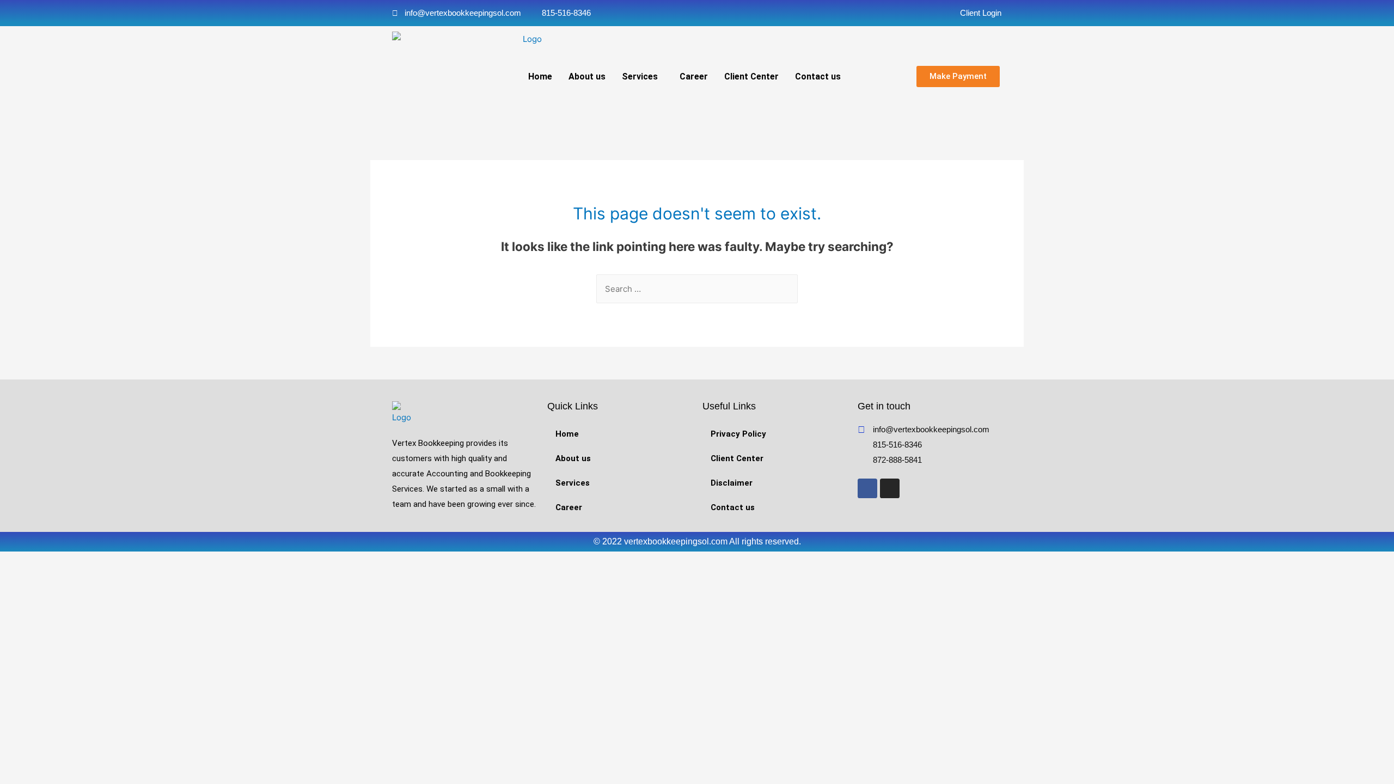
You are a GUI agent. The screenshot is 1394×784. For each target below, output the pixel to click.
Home (540, 76)
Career (694, 76)
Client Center (751, 76)
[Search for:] (697, 289)
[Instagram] (890, 488)
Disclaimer (732, 483)
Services (640, 76)
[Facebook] (867, 488)
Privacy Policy (738, 434)
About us (587, 76)
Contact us (818, 76)
